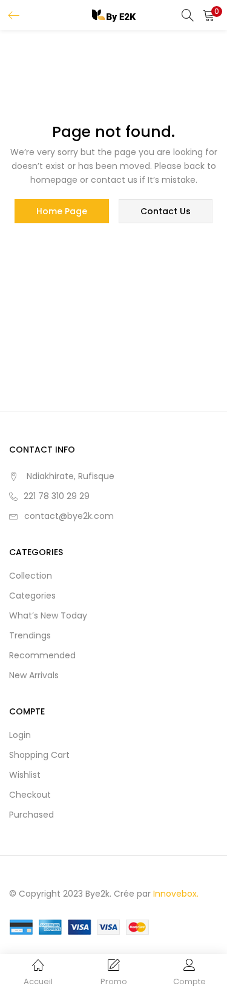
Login (20, 735)
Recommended (42, 655)
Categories (32, 596)
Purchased (31, 815)
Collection (30, 576)
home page (61, 211)
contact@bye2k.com (69, 516)
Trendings (30, 635)
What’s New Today (48, 615)
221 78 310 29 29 (57, 496)
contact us (165, 211)
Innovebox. (176, 894)
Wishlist (25, 775)
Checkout (30, 795)
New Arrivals (34, 675)
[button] (209, 15)
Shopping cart (39, 755)
